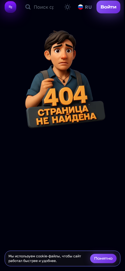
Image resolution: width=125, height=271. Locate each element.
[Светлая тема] (67, 7)
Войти (108, 6)
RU (88, 7)
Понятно (103, 258)
